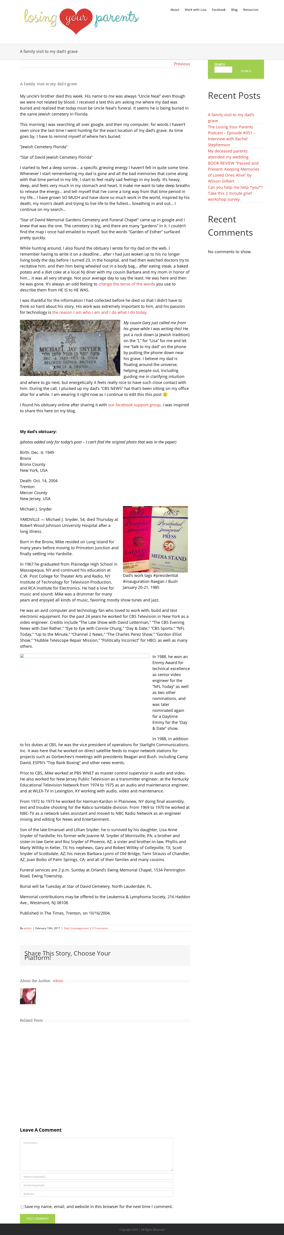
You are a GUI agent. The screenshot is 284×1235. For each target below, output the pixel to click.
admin (28, 928)
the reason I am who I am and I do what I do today (99, 312)
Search (219, 64)
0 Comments (100, 928)
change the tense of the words (127, 284)
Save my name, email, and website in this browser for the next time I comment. (98, 1206)
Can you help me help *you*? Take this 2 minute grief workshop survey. (235, 193)
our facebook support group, (135, 404)
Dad (66, 928)
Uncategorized (79, 928)
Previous (182, 63)
